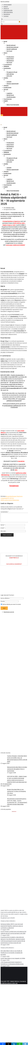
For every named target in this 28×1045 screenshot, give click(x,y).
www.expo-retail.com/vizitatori (15, 245)
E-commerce (8, 64)
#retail (11, 451)
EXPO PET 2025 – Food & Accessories (12, 375)
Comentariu (5, 512)
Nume (3, 525)
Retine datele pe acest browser (11, 604)
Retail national (11, 45)
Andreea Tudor (9, 208)
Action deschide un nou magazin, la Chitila (13, 958)
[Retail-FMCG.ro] (8, 30)
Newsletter (7, 14)
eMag (5, 498)
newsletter (21, 461)
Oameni (6, 85)
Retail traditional (12, 49)
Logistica (9, 93)
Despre (6, 6)
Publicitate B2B (8, 10)
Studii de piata (11, 97)
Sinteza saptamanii (12, 84)
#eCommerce (15, 452)
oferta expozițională (12, 388)
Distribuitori (10, 61)
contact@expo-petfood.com (12, 406)
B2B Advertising (8, 12)
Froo (4, 500)
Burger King (15, 496)
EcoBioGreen (7, 87)
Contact (6, 16)
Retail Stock (10, 95)
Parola (2, 601)
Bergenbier (9, 496)
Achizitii (9, 82)
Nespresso (16, 500)
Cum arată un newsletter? (14, 564)
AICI (16, 470)
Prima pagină (7, 4)
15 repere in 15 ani (12, 72)
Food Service (8, 99)
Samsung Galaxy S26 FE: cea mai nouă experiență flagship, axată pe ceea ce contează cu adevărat (12, 926)
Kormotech (9, 500)
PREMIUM (6, 66)
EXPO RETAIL (10, 74)
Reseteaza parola (9, 612)
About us (6, 8)
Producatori (10, 57)
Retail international (12, 47)
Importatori (10, 59)
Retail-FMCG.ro (14, 981)
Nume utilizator (5, 598)
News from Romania (13, 105)
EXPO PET (9, 76)
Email (3, 528)
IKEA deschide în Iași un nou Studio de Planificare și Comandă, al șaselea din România (11, 952)
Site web (3, 531)
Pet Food (9, 51)
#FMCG (8, 452)
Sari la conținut (5, 1)
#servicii (4, 454)
